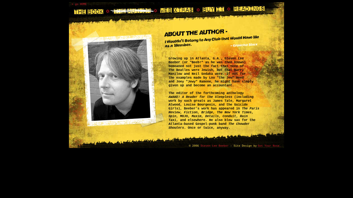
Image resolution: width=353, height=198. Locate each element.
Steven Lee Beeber (214, 145)
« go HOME (79, 4)
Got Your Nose (268, 145)
